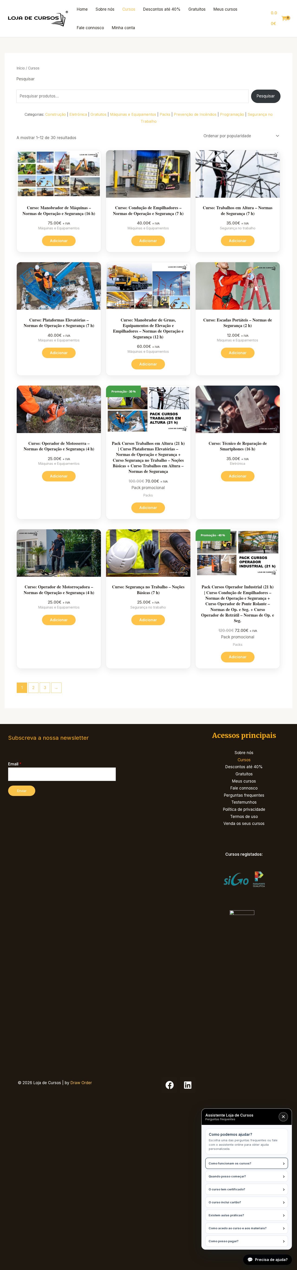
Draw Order (81, 1082)
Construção (55, 114)
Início (20, 68)
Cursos (128, 9)
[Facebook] (169, 1085)
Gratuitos (197, 9)
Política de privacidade (244, 809)
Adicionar (59, 240)
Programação (232, 114)
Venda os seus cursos (244, 823)
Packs (165, 114)
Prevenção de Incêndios (195, 114)
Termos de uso (244, 816)
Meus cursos (225, 9)
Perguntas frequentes (244, 795)
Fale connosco (90, 27)
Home (82, 9)
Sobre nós (105, 9)
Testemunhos (244, 802)
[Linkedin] (187, 1085)
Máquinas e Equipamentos (133, 114)
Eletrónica (78, 114)
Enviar (21, 791)
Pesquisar (25, 79)
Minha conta (123, 27)
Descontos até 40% (162, 9)
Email (14, 764)
